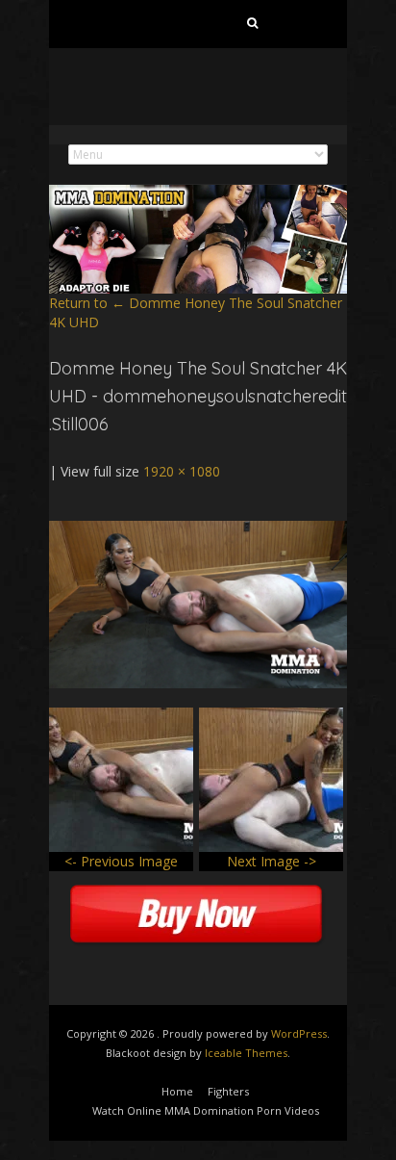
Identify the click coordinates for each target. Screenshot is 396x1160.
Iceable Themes (246, 1052)
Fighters (228, 1091)
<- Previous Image (121, 861)
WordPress (299, 1033)
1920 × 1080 (181, 471)
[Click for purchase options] (198, 530)
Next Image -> (271, 861)
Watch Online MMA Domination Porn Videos (205, 1110)
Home (177, 1091)
